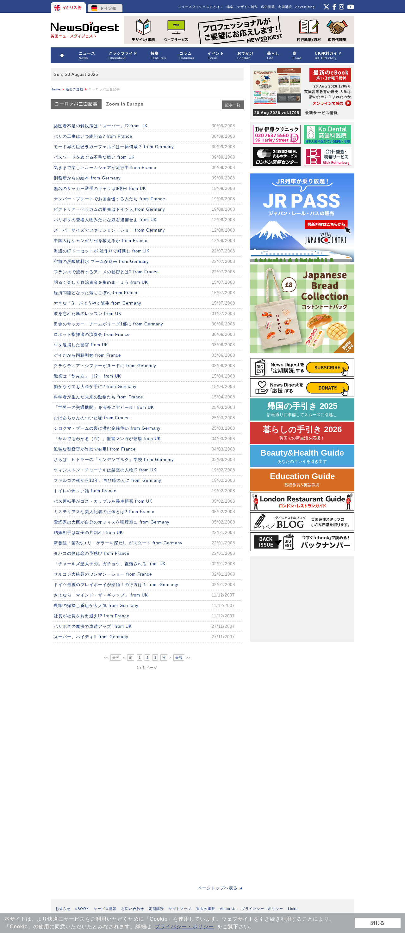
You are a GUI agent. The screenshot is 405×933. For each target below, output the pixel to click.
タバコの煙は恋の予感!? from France (91, 553)
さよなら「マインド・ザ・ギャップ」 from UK (101, 595)
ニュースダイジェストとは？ (200, 7)
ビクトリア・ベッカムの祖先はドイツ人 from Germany (109, 209)
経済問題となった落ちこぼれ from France (96, 292)
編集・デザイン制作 (242, 7)
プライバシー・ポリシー (184, 926)
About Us (228, 909)
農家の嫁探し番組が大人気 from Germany (96, 605)
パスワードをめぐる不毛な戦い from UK (94, 157)
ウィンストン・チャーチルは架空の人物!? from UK (105, 470)
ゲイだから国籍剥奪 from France (87, 355)
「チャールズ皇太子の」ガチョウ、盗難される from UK (110, 563)
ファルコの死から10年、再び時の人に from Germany (107, 480)
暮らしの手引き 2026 (302, 432)
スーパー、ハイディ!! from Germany (91, 636)
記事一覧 (232, 105)
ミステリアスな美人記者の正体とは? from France (104, 511)
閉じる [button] (378, 922)
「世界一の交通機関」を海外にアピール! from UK (104, 407)
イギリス (69, 6)
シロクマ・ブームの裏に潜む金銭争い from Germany (107, 428)
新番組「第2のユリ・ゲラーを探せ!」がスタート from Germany (118, 543)
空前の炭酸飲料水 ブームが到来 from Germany (101, 261)
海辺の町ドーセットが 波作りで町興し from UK (102, 251)
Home (55, 89)
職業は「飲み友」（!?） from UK (87, 376)
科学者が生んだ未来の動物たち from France (98, 397)
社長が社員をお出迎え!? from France (91, 616)
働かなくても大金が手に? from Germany (95, 386)
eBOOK (82, 909)
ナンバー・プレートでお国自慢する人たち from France (109, 199)
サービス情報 (105, 909)
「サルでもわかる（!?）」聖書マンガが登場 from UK (107, 438)
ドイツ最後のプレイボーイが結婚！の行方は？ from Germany (116, 584)
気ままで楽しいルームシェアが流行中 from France (105, 167)
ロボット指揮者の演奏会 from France (92, 334)
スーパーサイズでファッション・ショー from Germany (109, 230)
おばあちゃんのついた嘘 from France (92, 417)
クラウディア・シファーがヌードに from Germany (105, 365)
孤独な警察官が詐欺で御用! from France (95, 449)
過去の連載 (74, 89)
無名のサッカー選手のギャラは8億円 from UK (100, 188)
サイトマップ (180, 909)
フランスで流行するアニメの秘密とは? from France (106, 272)
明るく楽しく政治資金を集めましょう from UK (101, 282)
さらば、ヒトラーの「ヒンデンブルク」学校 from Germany (114, 459)
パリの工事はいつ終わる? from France (93, 136)
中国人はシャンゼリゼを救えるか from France (100, 240)
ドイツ (105, 6)
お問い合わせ (132, 909)
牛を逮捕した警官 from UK (81, 344)
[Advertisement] (98, 713)
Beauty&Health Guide (302, 456)
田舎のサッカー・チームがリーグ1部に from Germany (108, 324)
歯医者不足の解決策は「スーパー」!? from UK (101, 126)
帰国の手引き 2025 (302, 409)
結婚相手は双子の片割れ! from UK (88, 532)
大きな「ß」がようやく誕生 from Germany (97, 303)
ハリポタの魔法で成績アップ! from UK (93, 626)
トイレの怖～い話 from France (85, 490)
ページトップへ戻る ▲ (221, 888)
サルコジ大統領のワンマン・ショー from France (103, 574)
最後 (179, 657)
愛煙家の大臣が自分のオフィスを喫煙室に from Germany (112, 522)
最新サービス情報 (296, 113)
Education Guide (302, 479)
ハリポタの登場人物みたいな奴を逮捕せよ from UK (105, 219)
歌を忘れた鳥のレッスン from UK (88, 313)
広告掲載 (268, 7)
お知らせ (63, 909)
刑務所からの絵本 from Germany (87, 178)
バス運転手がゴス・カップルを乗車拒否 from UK (103, 501)
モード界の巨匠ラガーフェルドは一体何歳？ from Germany (114, 146)
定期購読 (285, 7)
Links (293, 909)
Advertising (305, 7)
